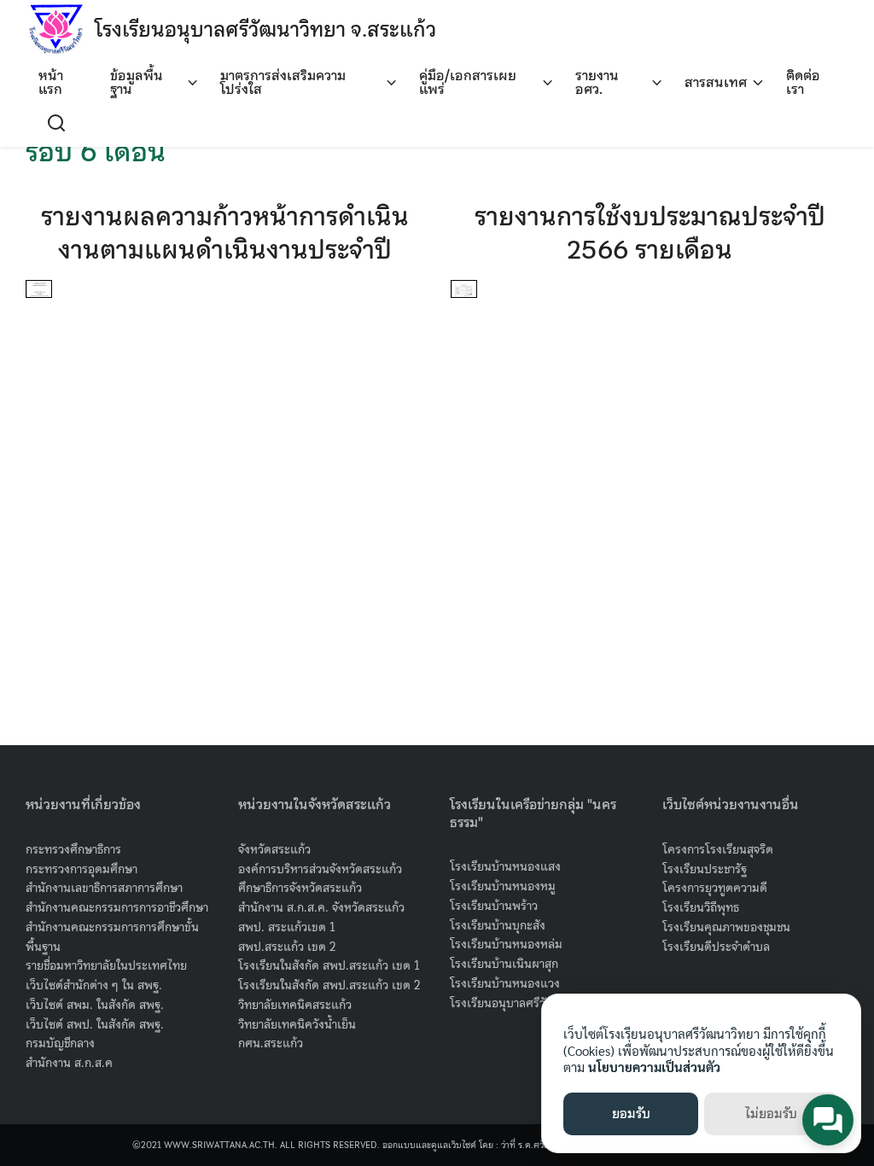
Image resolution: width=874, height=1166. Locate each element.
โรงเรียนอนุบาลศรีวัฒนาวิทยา (522, 1003)
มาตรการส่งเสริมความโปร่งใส (283, 82)
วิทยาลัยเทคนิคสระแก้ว (295, 1004)
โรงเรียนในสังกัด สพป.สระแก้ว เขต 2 (329, 985)
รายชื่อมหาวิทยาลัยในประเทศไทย (106, 965)
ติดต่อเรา (803, 82)
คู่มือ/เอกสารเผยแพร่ (467, 82)
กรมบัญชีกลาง (60, 1043)
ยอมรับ (631, 1114)
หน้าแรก (50, 82)
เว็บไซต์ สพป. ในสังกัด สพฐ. (95, 1024)
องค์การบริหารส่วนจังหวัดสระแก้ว (320, 869)
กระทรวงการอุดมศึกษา (81, 869)
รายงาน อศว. (597, 82)
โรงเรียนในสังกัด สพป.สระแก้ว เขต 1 (329, 965)
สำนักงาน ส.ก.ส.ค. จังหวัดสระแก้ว (321, 907)
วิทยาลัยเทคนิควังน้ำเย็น (297, 1024)
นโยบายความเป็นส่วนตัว (654, 1066)
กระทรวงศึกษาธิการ (73, 849)
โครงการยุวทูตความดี (714, 887)
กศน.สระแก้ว (270, 1043)
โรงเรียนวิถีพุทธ (700, 907)
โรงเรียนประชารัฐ (704, 869)
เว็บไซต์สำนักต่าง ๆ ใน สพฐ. (94, 985)
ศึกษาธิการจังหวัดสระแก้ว (300, 887)
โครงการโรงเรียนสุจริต (717, 849)
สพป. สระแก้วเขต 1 (286, 927)
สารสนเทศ (716, 82)
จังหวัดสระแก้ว (274, 849)
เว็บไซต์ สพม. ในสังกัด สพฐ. (95, 1004)
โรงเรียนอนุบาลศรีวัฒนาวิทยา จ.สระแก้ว (265, 29)
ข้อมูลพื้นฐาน (136, 82)
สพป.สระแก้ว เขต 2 (287, 946)
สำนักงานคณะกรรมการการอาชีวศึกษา (117, 907)
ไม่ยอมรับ (771, 1114)
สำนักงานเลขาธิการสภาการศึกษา (104, 887)
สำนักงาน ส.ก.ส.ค (69, 1062)
